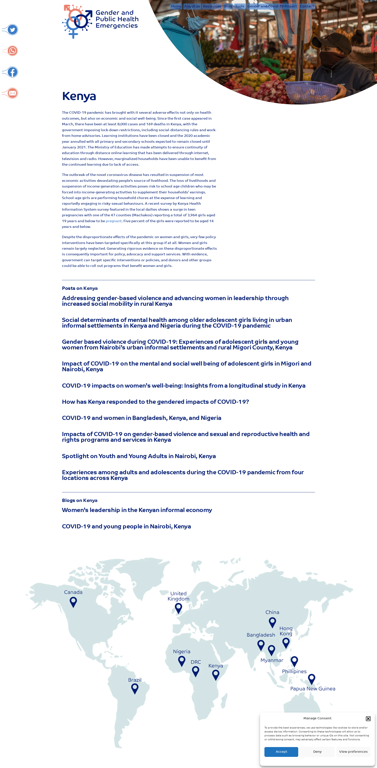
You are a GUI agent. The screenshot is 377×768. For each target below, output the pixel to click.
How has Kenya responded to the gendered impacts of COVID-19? (155, 402)
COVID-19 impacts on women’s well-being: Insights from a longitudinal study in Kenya (183, 386)
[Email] (10, 96)
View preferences (353, 752)
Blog (228, 6)
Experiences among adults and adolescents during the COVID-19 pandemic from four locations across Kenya (183, 475)
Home (176, 6)
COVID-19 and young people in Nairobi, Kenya (126, 527)
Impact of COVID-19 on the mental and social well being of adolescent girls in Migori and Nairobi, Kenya (186, 367)
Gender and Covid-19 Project (272, 6)
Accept (281, 752)
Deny (317, 752)
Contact (307, 6)
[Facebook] (10, 75)
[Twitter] (10, 33)
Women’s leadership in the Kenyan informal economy (137, 511)
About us (192, 6)
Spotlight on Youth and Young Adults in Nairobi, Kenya (139, 457)
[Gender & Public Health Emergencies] (100, 37)
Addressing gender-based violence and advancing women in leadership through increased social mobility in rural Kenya (175, 301)
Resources (212, 6)
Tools (239, 6)
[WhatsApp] (10, 54)
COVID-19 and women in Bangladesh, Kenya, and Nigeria (141, 418)
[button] (368, 718)
